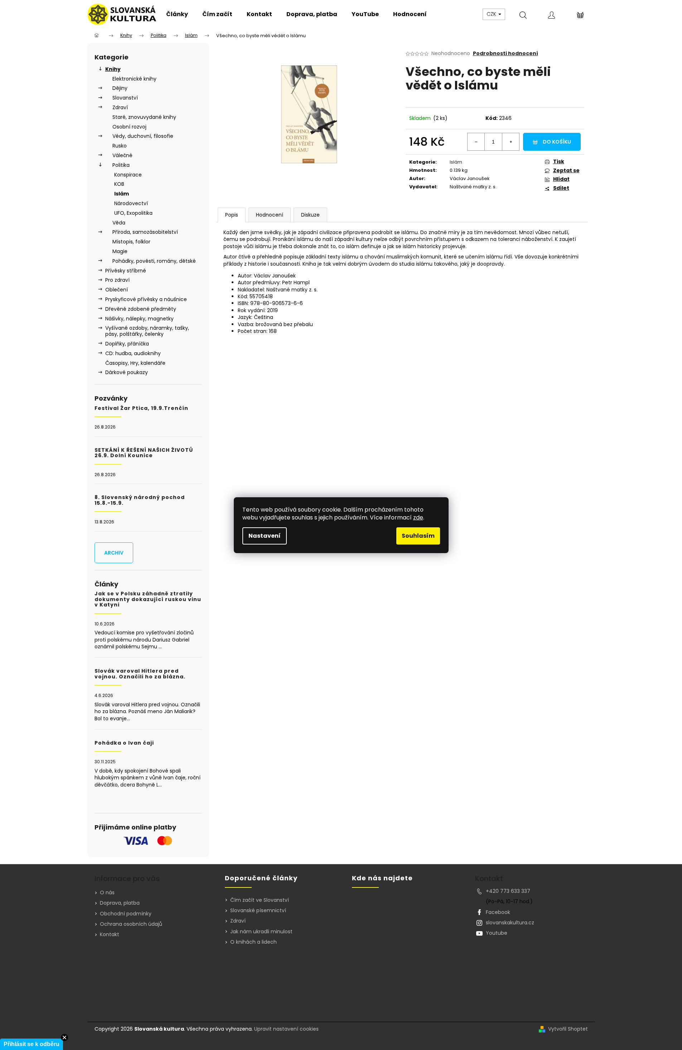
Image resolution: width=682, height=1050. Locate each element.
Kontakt (109, 934)
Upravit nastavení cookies (286, 1028)
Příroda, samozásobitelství (145, 232)
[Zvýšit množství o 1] (510, 141)
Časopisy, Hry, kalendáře (135, 363)
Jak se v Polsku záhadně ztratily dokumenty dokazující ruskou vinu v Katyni (148, 599)
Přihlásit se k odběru (31, 1044)
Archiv (114, 552)
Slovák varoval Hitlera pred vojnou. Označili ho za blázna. (140, 673)
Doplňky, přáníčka (127, 343)
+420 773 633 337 (508, 891)
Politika (121, 165)
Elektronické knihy (134, 78)
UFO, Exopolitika (133, 213)
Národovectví (131, 203)
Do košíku (557, 141)
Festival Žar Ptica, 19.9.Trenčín (141, 408)
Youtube (496, 933)
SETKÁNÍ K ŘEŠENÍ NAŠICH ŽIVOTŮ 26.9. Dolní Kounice (144, 453)
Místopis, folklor (131, 241)
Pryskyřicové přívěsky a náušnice (146, 299)
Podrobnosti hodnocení (505, 53)
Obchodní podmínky (125, 913)
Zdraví (120, 107)
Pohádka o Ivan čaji (124, 743)
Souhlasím (418, 536)
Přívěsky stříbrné (125, 270)
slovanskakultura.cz (510, 922)
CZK (492, 14)
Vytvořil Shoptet (568, 1029)
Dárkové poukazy (126, 372)
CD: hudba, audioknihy (133, 353)
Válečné (122, 155)
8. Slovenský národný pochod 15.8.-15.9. (140, 500)
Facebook (498, 912)
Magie (119, 251)
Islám (121, 193)
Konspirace (128, 174)
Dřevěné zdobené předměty (140, 309)
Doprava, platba (120, 902)
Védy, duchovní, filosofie (142, 136)
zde (418, 517)
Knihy (113, 69)
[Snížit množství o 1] (476, 141)
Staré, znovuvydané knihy (144, 117)
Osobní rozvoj (129, 126)
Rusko (119, 145)
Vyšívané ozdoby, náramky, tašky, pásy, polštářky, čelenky (147, 331)
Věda (118, 222)
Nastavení (264, 536)
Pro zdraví (117, 280)
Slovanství (125, 97)
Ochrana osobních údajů (131, 924)
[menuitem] (177, 14)
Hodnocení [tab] (269, 214)
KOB (119, 184)
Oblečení (116, 289)
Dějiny (119, 88)
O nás (107, 892)
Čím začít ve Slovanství (259, 900)
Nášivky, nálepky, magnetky (139, 318)
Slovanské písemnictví (258, 910)
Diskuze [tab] (310, 214)
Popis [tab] (231, 214)
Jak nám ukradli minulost (261, 931)
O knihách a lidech (253, 942)
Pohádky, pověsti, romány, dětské (154, 261)
